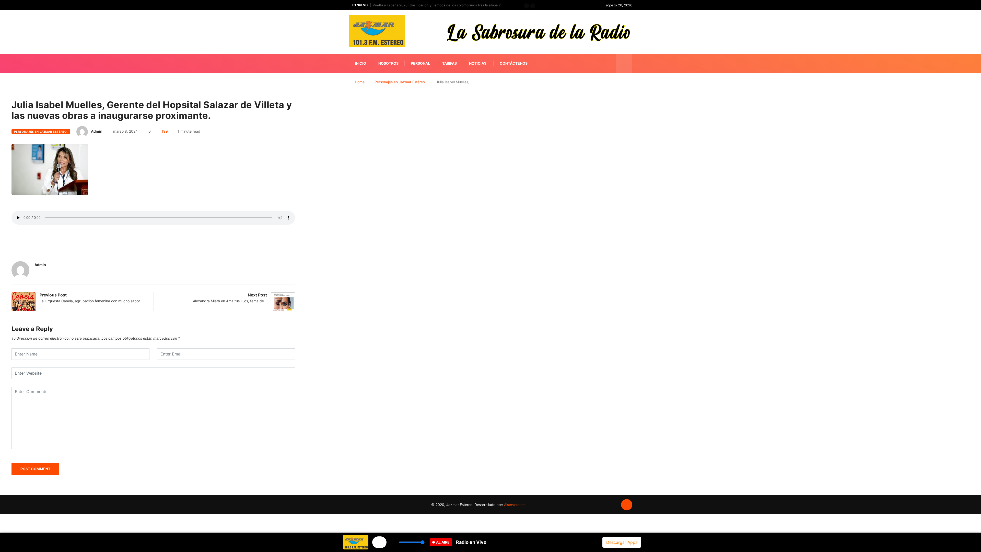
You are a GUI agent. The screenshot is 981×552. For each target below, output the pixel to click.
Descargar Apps (621, 542)
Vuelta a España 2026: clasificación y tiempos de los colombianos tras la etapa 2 (437, 5)
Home (360, 82)
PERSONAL (420, 63)
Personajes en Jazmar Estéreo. (400, 82)
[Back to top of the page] (626, 505)
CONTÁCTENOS (514, 63)
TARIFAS (449, 63)
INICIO (360, 63)
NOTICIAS (477, 63)
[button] (526, 5)
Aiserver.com (514, 504)
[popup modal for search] (624, 63)
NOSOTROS (388, 63)
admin (96, 131)
